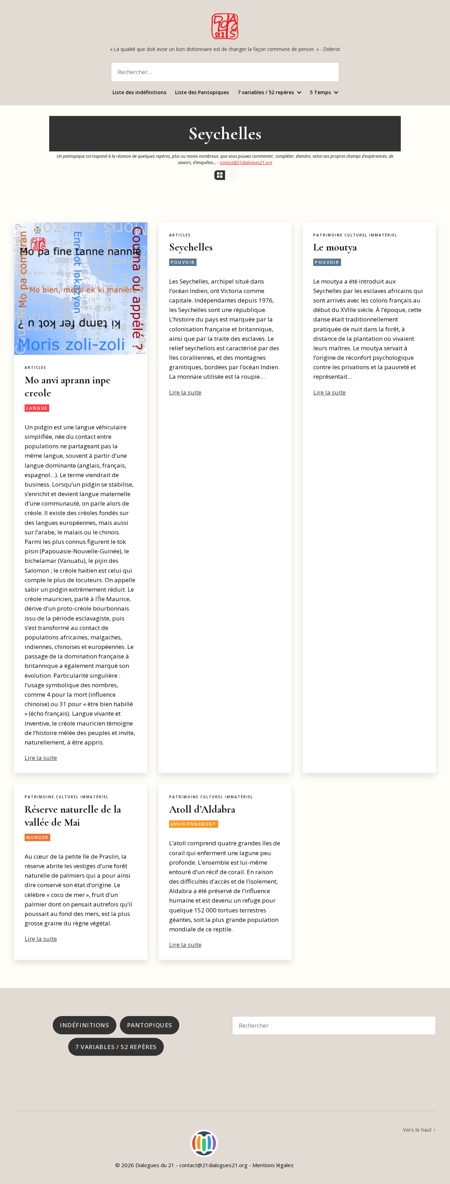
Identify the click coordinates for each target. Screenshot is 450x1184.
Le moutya (335, 247)
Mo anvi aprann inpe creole (67, 386)
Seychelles (191, 247)
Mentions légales (273, 1165)
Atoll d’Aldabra (202, 809)
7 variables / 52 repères (266, 93)
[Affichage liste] (230, 175)
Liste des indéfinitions (139, 93)
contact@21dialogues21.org (246, 162)
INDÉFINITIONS (84, 1025)
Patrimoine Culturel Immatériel (355, 235)
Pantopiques (149, 1025)
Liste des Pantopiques (202, 93)
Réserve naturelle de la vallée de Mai (73, 816)
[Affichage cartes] (219, 175)
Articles (35, 367)
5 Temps (320, 93)
